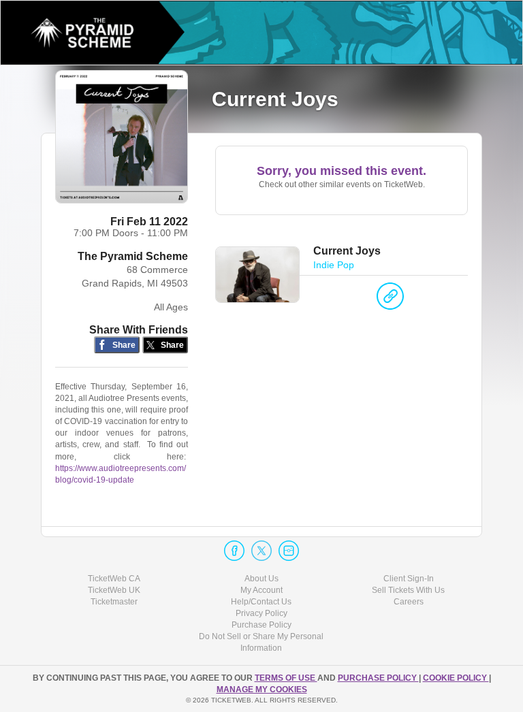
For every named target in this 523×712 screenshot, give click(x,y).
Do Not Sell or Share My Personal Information (261, 642)
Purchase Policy (261, 625)
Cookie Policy (456, 678)
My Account (261, 590)
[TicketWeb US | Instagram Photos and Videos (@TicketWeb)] (289, 550)
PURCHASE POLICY (378, 678)
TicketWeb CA (114, 578)
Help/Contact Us (261, 601)
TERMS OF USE (286, 678)
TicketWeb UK (114, 590)
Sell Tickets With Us (408, 590)
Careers (409, 601)
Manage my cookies (262, 689)
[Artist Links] (390, 299)
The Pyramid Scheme (133, 256)
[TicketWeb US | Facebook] (234, 550)
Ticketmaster (114, 601)
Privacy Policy (261, 613)
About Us (261, 578)
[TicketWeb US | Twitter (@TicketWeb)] (261, 550)
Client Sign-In (408, 578)
